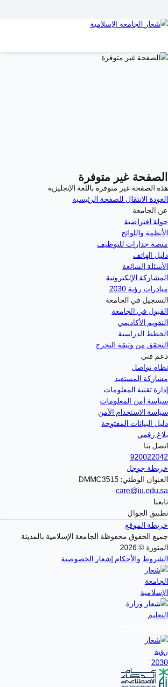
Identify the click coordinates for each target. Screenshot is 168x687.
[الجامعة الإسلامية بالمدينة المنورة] (84, 30)
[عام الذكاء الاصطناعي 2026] (84, 677)
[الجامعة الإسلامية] (84, 581)
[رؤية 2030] (84, 651)
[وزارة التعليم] (84, 609)
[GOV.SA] (84, 628)
